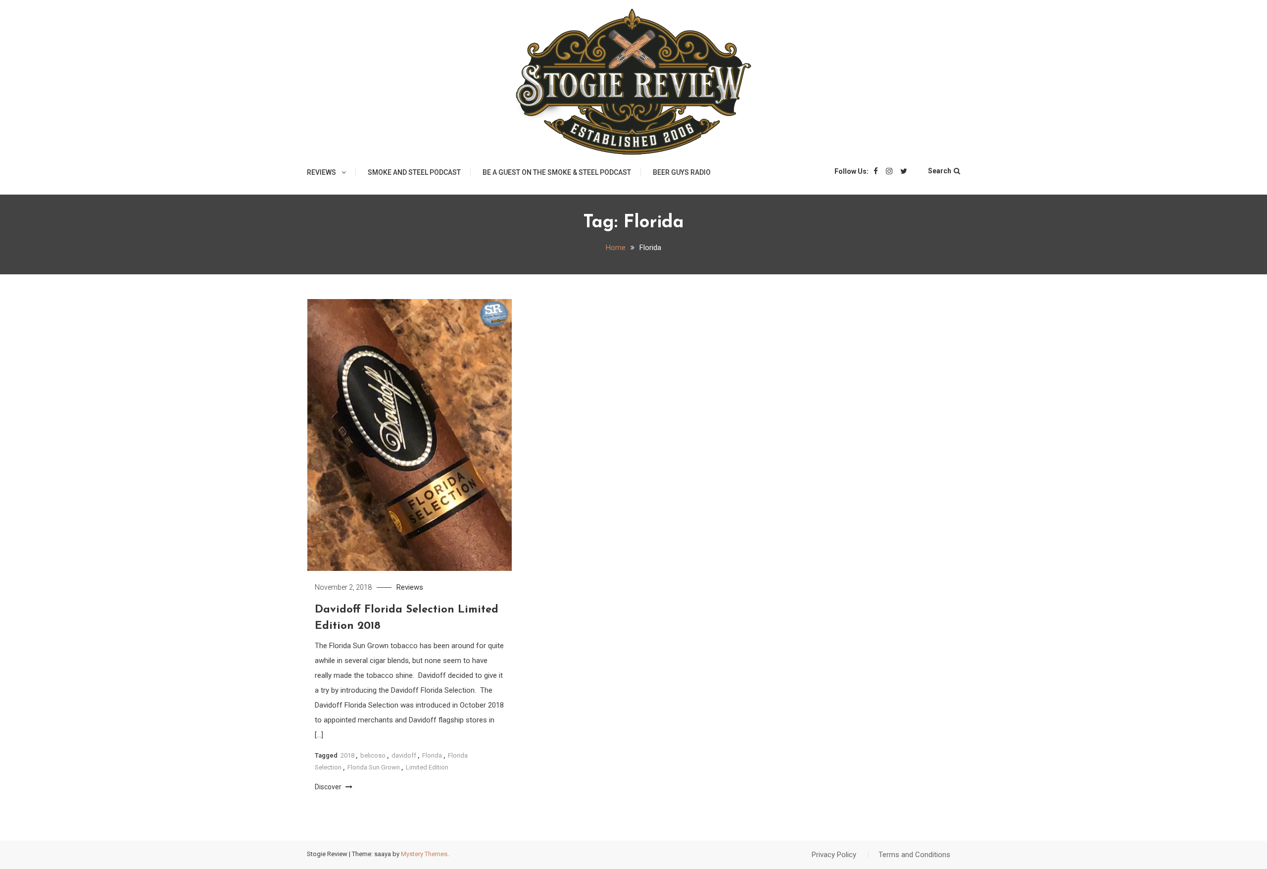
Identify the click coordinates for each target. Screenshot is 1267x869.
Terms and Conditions (914, 854)
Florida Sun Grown (373, 767)
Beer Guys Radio (682, 172)
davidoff (403, 755)
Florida (432, 755)
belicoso (373, 755)
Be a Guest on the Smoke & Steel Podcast (557, 172)
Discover (329, 787)
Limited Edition (427, 767)
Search (939, 171)
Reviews (321, 172)
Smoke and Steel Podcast (414, 172)
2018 (347, 755)
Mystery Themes (424, 854)
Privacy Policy (834, 854)
